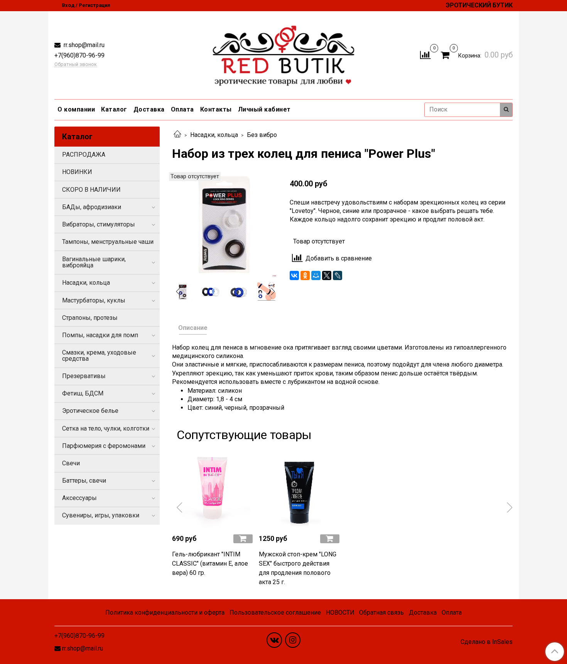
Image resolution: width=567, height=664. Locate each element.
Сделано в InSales (487, 642)
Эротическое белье (90, 410)
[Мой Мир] (316, 275)
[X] (326, 275)
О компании (76, 109)
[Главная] (177, 135)
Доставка (149, 109)
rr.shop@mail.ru (83, 45)
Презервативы (84, 376)
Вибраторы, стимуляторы (98, 224)
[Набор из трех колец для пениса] (224, 224)
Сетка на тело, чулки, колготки (105, 428)
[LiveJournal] (337, 275)
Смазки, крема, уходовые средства (99, 355)
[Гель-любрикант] (212, 487)
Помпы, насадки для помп (100, 335)
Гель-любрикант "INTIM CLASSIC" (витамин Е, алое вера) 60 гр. (210, 563)
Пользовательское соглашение (275, 612)
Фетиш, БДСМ (82, 393)
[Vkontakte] (274, 640)
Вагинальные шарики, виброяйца (94, 262)
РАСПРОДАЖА (83, 154)
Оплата (182, 109)
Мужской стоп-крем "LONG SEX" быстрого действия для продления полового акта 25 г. (297, 568)
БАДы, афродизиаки (91, 207)
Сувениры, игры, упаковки (100, 515)
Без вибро (262, 135)
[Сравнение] (425, 54)
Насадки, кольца (214, 135)
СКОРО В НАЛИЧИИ (91, 189)
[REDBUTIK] (283, 53)
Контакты (216, 109)
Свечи (71, 463)
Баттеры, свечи (84, 480)
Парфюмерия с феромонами (103, 445)
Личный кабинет (264, 109)
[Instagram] (292, 640)
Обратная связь (381, 612)
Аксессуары (79, 498)
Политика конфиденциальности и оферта (164, 612)
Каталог (114, 109)
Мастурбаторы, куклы (93, 300)
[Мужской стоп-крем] (299, 487)
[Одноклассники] (305, 275)
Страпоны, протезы (90, 317)
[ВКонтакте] (294, 275)
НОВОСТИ (340, 612)
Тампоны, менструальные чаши (108, 241)
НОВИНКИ (77, 172)
